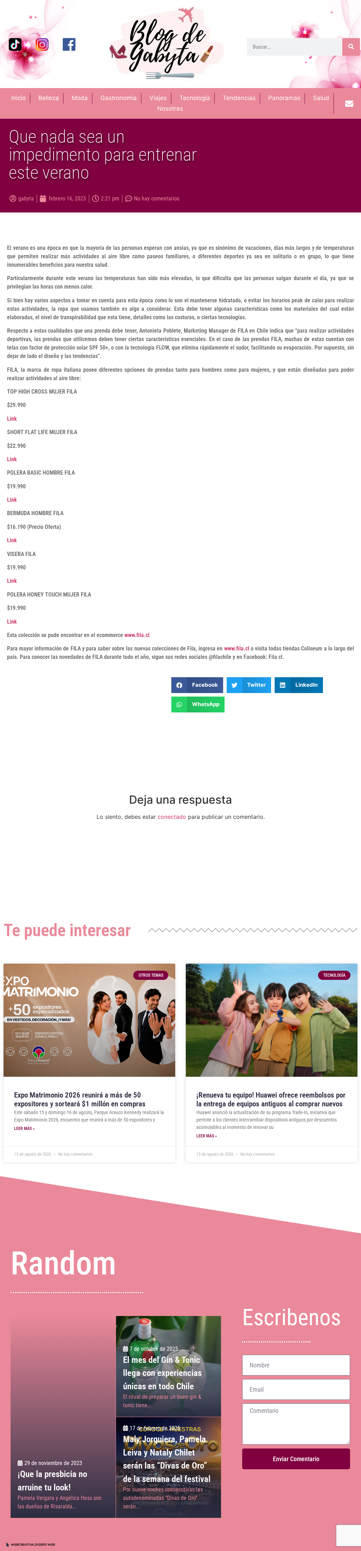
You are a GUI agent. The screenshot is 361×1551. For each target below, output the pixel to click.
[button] (197, 685)
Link (12, 418)
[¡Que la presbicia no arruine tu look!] (63, 1417)
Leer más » (24, 1128)
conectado (172, 816)
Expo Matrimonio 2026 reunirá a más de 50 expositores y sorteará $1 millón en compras (80, 1099)
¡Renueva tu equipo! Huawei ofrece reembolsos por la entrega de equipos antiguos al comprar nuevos (270, 1099)
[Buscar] (351, 47)
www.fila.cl (136, 635)
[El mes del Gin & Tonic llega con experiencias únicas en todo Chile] (168, 1366)
